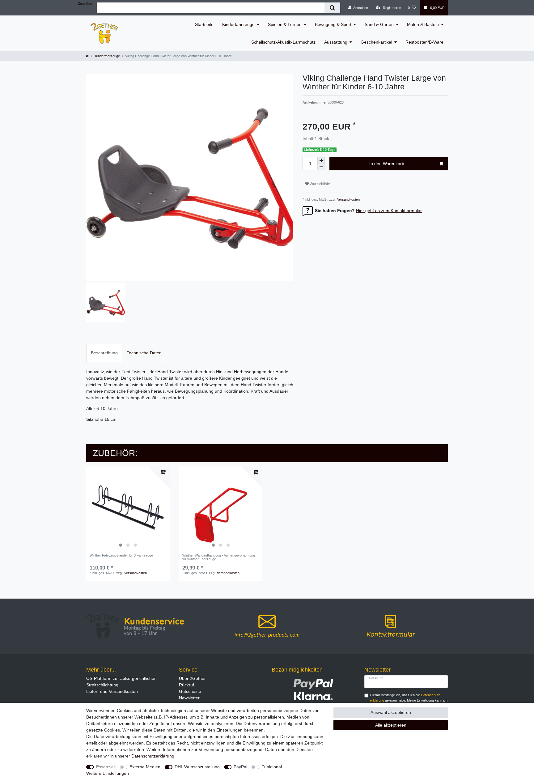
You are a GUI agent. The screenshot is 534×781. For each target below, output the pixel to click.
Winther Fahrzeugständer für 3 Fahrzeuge (121, 555)
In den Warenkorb (386, 163)
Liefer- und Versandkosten (112, 691)
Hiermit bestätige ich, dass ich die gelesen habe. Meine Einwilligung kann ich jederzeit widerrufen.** (408, 700)
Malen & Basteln (423, 24)
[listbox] (128, 508)
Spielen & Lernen (285, 24)
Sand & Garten (379, 24)
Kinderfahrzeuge (238, 24)
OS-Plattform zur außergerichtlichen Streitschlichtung (121, 681)
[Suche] (332, 7)
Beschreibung (104, 352)
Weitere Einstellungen (107, 773)
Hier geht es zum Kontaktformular (389, 210)
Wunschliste (319, 184)
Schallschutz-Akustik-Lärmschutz (283, 42)
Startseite (204, 24)
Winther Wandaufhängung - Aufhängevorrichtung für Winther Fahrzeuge (218, 557)
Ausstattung (335, 42)
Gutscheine (190, 691)
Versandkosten (348, 199)
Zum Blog (85, 3)
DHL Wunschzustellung (197, 766)
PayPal (240, 766)
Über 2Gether (192, 678)
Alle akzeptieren (390, 725)
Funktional (271, 766)
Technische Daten (144, 352)
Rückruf (186, 684)
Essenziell (106, 766)
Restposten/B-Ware (424, 42)
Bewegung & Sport (333, 24)
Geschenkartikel (376, 42)
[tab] (104, 353)
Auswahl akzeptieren (391, 712)
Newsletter (189, 697)
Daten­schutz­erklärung (152, 755)
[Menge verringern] (321, 167)
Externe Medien (144, 766)
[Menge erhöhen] (321, 160)
